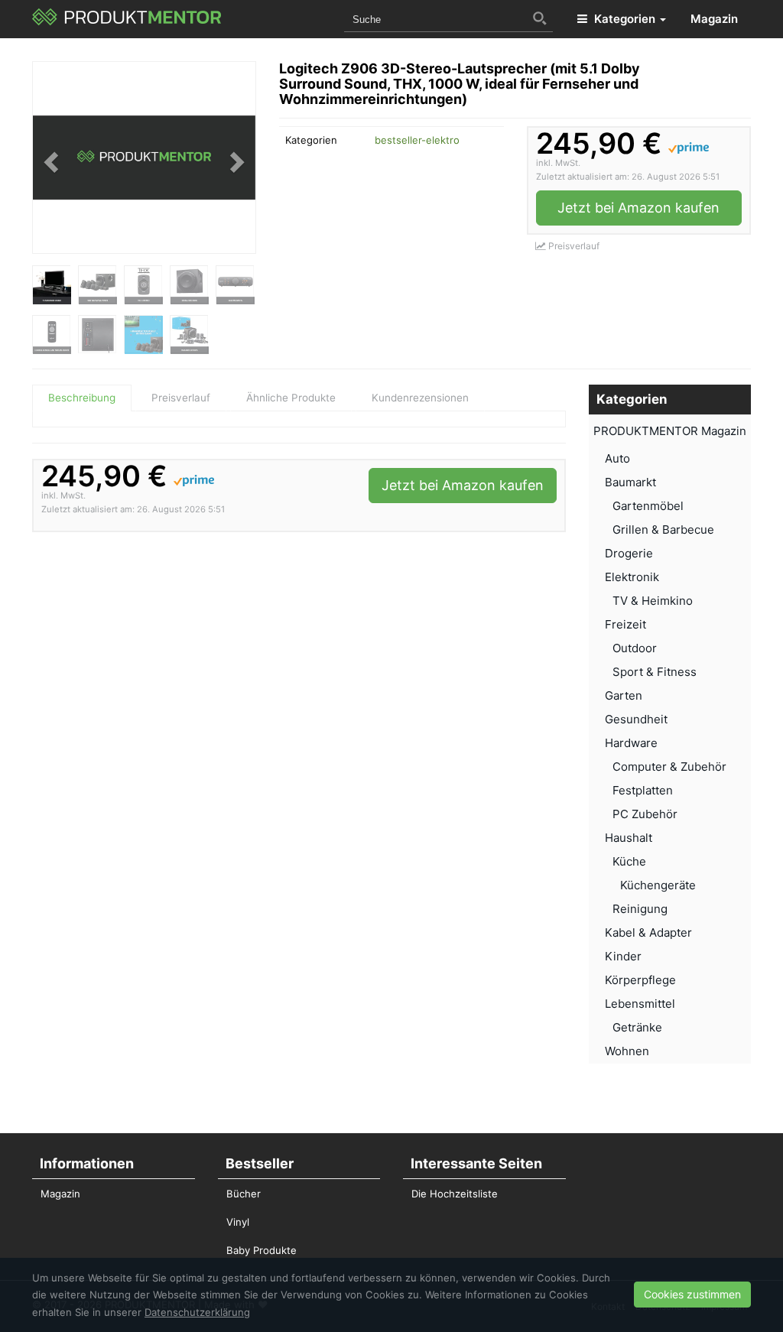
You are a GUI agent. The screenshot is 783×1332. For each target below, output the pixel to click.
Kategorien (624, 18)
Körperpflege (640, 980)
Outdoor (634, 648)
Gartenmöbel (648, 506)
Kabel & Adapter (648, 932)
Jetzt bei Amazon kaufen (638, 208)
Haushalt (628, 837)
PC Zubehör (644, 814)
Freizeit (625, 624)
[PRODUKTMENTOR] (127, 19)
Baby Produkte (261, 1250)
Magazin (714, 18)
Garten (623, 695)
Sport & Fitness (654, 671)
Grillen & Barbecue (663, 529)
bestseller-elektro (417, 140)
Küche (629, 861)
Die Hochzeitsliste (454, 1193)
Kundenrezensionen (420, 397)
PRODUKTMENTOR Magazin (669, 431)
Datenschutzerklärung (197, 1312)
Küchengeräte (658, 885)
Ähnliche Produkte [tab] (291, 397)
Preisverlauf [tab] (180, 397)
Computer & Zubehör (669, 766)
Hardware (631, 743)
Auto (617, 458)
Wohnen (627, 1051)
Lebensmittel (640, 1003)
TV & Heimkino (652, 600)
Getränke (637, 1027)
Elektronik (632, 577)
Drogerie (629, 553)
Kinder (623, 956)
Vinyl (237, 1222)
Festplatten (642, 790)
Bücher (243, 1193)
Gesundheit (636, 719)
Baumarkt (630, 482)
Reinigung (640, 909)
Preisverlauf (572, 246)
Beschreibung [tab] (81, 397)
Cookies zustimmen (692, 1294)
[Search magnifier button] (540, 18)
